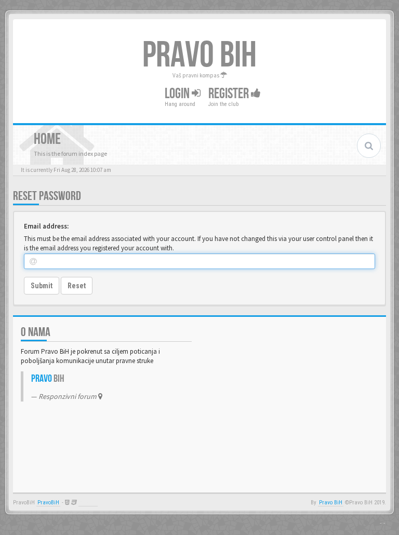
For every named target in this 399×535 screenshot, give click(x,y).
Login (178, 93)
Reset (77, 286)
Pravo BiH (330, 502)
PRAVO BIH (199, 56)
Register (229, 93)
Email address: (46, 226)
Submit (41, 286)
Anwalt (88, 502)
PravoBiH (48, 502)
